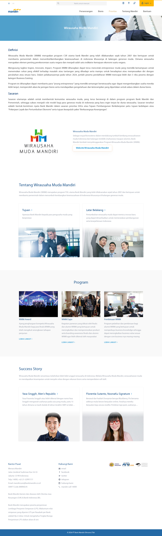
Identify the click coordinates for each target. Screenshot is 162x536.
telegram (65, 480)
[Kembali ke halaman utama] (14, 9)
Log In (147, 3)
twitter (64, 476)
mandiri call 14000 (69, 487)
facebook (65, 472)
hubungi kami (67, 483)
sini (37, 520)
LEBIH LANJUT (25, 339)
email (63, 469)
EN (13, 3)
